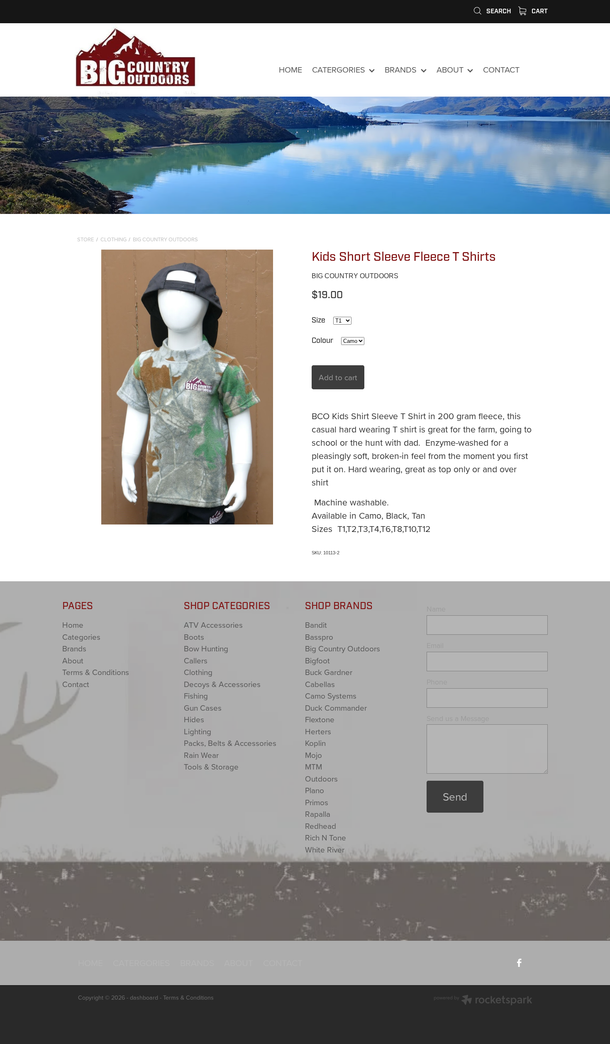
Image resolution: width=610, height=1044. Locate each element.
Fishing (196, 695)
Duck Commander (336, 707)
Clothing (113, 239)
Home (72, 624)
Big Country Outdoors (165, 239)
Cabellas (320, 684)
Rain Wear (201, 754)
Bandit (316, 624)
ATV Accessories (213, 624)
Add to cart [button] (338, 377)
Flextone (319, 719)
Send (455, 796)
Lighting (197, 731)
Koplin (315, 742)
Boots (194, 636)
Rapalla (317, 813)
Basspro (319, 636)
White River (324, 849)
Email (435, 645)
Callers (195, 660)
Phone (437, 682)
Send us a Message (458, 718)
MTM (313, 766)
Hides (194, 719)
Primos (316, 802)
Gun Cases (203, 707)
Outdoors (321, 778)
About (72, 660)
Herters (318, 731)
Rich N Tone (325, 837)
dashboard (144, 997)
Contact (75, 684)
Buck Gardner (328, 671)
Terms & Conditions (95, 671)
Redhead (320, 825)
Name (436, 609)
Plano (314, 790)
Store (85, 239)
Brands (74, 648)
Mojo (313, 754)
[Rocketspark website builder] (483, 1001)
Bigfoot (317, 660)
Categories (81, 636)
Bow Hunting (206, 648)
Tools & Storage (211, 766)
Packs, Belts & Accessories (230, 742)
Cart (539, 11)
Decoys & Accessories (222, 684)
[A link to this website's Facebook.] (537, 70)
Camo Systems (330, 695)
